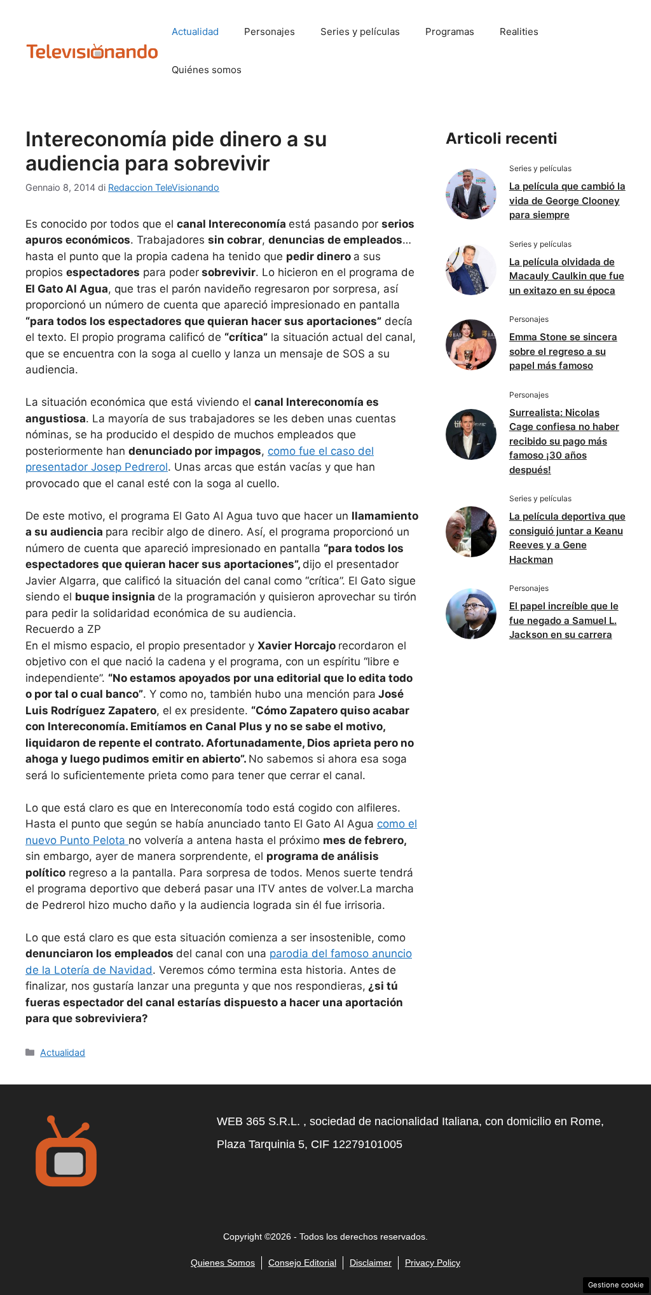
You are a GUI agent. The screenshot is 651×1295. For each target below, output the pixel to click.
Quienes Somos (223, 1262)
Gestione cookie (616, 1284)
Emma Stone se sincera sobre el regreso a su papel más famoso (563, 351)
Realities (519, 31)
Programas (449, 31)
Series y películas (360, 31)
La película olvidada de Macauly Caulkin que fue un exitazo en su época (566, 276)
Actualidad (195, 31)
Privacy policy (432, 1262)
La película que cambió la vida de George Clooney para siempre (567, 200)
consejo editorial (302, 1262)
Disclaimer (371, 1262)
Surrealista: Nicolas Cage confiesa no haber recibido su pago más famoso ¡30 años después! (564, 441)
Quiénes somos (207, 70)
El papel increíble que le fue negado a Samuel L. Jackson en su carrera (564, 620)
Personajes (269, 31)
